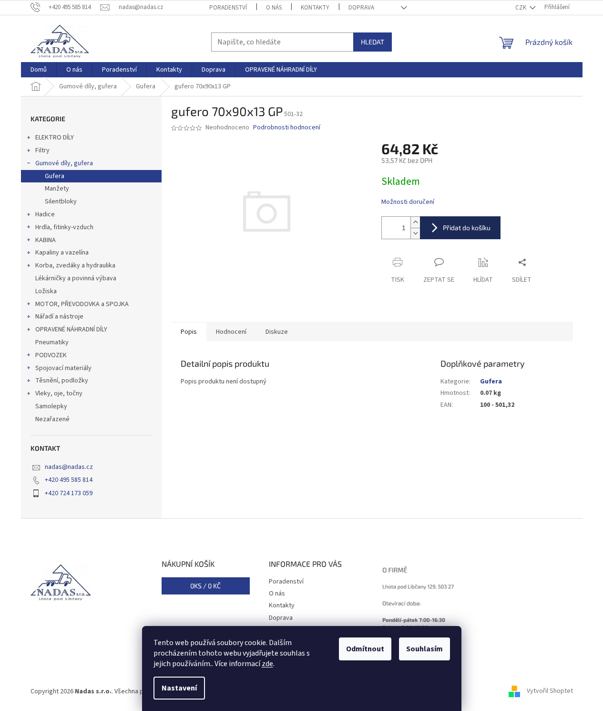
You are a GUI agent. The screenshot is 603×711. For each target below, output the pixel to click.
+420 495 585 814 (68, 480)
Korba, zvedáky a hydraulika (75, 265)
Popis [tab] (189, 332)
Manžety (57, 188)
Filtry (42, 150)
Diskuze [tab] (277, 332)
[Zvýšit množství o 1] (415, 222)
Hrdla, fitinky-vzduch (64, 227)
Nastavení (179, 688)
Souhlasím (424, 649)
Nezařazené (52, 419)
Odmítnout (365, 649)
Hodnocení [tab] (231, 332)
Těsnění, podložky (61, 380)
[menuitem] (38, 69)
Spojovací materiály (63, 368)
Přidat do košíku (467, 227)
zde (267, 663)
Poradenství (228, 7)
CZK (521, 7)
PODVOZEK (51, 355)
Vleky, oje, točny (58, 393)
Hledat (372, 42)
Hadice (45, 214)
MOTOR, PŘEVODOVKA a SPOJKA (82, 304)
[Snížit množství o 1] (415, 233)
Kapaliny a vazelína (62, 252)
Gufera (54, 176)
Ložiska (46, 291)
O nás (274, 7)
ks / (205, 586)
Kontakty (315, 7)
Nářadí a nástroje (59, 316)
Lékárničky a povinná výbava (75, 278)
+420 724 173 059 (68, 493)
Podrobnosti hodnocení (286, 127)
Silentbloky (61, 201)
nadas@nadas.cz (69, 467)
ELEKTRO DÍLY (54, 137)
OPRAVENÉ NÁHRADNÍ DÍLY (71, 329)
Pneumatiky (52, 342)
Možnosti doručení (407, 202)
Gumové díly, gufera (64, 163)
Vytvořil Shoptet (550, 691)
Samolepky (51, 406)
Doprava (361, 7)
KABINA (45, 240)
